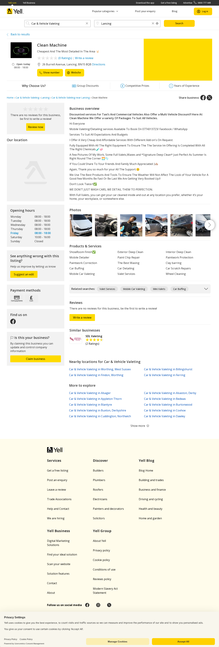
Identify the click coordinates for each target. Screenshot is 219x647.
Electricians (100, 499)
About (51, 593)
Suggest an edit (24, 274)
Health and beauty (150, 509)
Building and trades (151, 480)
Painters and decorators (108, 509)
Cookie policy (101, 560)
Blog (174, 11)
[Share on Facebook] (203, 97)
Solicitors (99, 518)
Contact (52, 583)
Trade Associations (59, 499)
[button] (87, 23)
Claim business (35, 359)
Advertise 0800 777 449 (197, 2)
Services (54, 460)
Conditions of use (104, 569)
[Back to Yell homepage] (15, 11)
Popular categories (103, 11)
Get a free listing (169, 2)
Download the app (145, 2)
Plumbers (99, 480)
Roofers (98, 489)
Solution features (58, 573)
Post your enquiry (145, 11)
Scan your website (58, 564)
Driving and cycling (151, 499)
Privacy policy (101, 550)
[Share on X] (209, 97)
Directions (98, 64)
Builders (98, 470)
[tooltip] (157, 23)
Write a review (84, 58)
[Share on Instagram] (98, 605)
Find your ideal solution (62, 554)
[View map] (35, 172)
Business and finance (152, 489)
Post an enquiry (57, 480)
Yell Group (102, 531)
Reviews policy (102, 579)
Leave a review (56, 489)
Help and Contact (58, 509)
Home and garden (150, 518)
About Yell (99, 541)
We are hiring (56, 518)
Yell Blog (146, 460)
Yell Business (29, 2)
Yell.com (12, 2)
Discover (100, 460)
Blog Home (146, 470)
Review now (35, 127)
